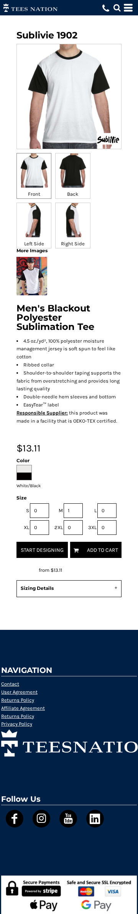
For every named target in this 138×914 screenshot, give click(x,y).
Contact (10, 684)
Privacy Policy (16, 724)
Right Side (73, 243)
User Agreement (19, 692)
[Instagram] (41, 818)
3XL (92, 527)
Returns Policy (17, 700)
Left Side (34, 243)
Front (34, 194)
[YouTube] (68, 818)
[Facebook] (14, 818)
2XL (58, 527)
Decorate (27, 570)
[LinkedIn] (95, 818)
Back (72, 194)
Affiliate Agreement (23, 708)
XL (26, 527)
